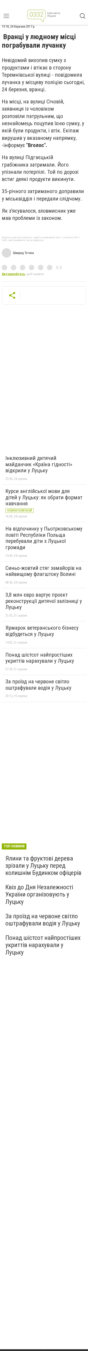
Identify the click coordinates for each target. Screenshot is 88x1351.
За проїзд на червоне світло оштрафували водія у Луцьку (38, 684)
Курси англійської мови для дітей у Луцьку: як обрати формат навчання (43, 497)
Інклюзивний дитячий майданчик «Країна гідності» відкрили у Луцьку (38, 464)
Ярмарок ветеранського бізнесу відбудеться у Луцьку (42, 631)
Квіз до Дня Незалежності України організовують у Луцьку (39, 894)
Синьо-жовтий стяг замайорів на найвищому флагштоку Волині (43, 571)
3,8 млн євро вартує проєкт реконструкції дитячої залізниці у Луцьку (43, 601)
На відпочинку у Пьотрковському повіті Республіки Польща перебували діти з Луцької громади (43, 538)
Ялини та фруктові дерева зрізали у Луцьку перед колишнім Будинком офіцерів (43, 865)
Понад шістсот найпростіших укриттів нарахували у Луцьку (39, 658)
